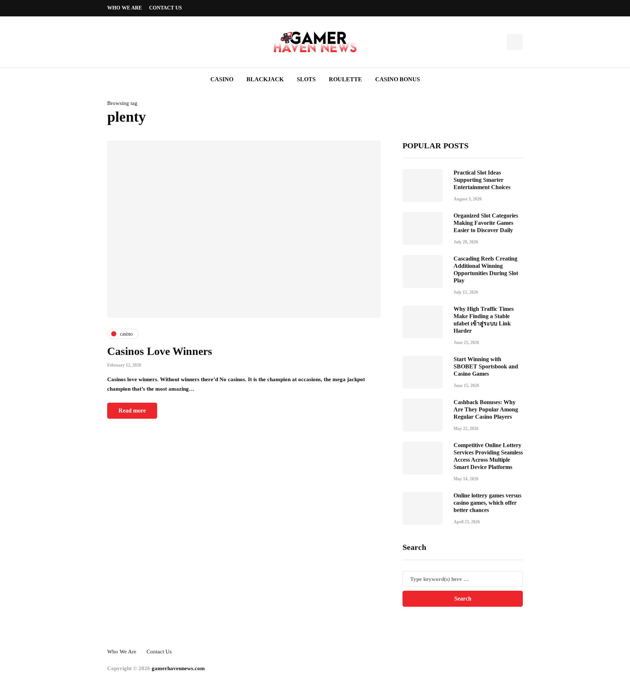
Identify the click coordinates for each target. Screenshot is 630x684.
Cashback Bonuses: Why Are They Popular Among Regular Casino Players (486, 409)
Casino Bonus (397, 79)
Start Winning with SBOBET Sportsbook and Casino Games (486, 366)
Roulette (345, 79)
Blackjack (265, 79)
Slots (306, 79)
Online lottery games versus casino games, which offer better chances (487, 502)
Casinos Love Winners (159, 351)
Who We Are (124, 8)
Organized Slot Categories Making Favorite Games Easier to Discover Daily (486, 222)
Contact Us (165, 8)
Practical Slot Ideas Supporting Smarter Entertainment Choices (482, 179)
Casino (221, 79)
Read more (132, 410)
